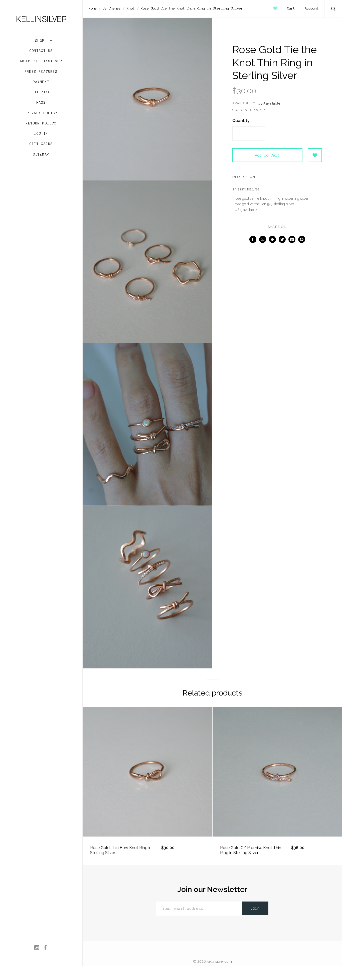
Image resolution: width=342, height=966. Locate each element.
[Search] (333, 9)
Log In (41, 133)
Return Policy (41, 123)
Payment (41, 82)
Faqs (41, 102)
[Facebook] (45, 948)
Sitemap (41, 154)
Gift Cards (41, 144)
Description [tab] (243, 177)
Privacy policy (41, 113)
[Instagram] (36, 948)
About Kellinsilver (41, 61)
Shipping (41, 92)
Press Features (41, 72)
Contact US (41, 51)
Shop (41, 41)
